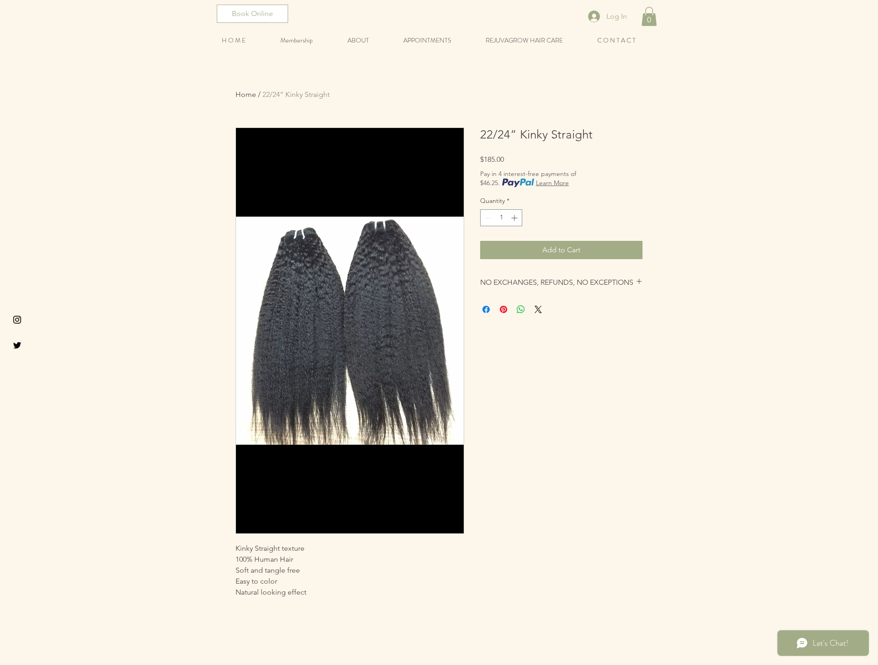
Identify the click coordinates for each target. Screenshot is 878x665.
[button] (649, 16)
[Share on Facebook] (486, 309)
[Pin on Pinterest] (503, 309)
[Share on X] (538, 309)
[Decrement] (487, 218)
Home (246, 94)
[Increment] (515, 218)
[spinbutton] (501, 218)
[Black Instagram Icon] (17, 319)
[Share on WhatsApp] (520, 309)
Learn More (552, 183)
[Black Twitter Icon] (17, 345)
